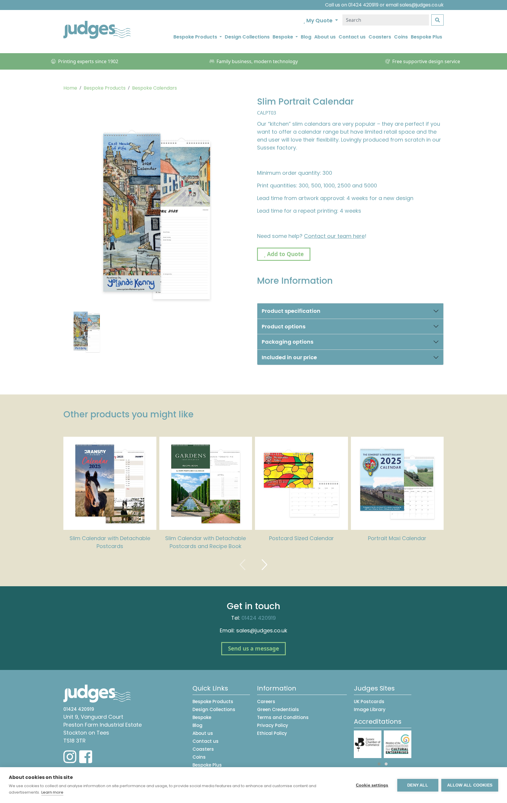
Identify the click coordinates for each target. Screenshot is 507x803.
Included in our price (289, 357)
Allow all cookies (469, 785)
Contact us (352, 36)
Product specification (291, 311)
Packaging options (287, 341)
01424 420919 (363, 4)
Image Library (370, 709)
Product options (283, 326)
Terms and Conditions (283, 717)
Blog (306, 36)
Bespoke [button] (283, 36)
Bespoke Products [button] (195, 36)
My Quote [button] (319, 20)
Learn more (52, 792)
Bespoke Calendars (154, 88)
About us (325, 36)
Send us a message (253, 648)
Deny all (417, 785)
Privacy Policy (272, 725)
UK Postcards (369, 701)
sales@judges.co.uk (422, 4)
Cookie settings (372, 785)
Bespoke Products (105, 88)
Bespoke (201, 717)
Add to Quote (285, 254)
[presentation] (243, 564)
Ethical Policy (272, 733)
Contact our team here (334, 236)
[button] (379, 764)
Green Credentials (278, 709)
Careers (266, 701)
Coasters (380, 36)
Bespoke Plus (426, 36)
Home (70, 88)
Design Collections (247, 36)
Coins (401, 36)
